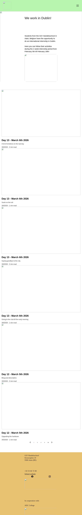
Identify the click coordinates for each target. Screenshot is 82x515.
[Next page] (52, 442)
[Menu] (77, 6)
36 (48, 442)
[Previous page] (30, 442)
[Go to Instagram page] (50, 476)
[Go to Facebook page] (33, 476)
